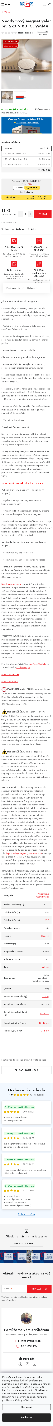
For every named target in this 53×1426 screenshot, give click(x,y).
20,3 (47, 920)
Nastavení (26, 1407)
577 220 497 (29, 1346)
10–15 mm (44, 1022)
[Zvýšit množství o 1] (30, 214)
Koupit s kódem (26, 192)
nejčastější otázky (38, 664)
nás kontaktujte (23, 667)
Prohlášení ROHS (9, 681)
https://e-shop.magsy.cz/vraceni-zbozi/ (24, 853)
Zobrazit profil (25, 1243)
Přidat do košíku (43, 215)
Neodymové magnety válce (42, 895)
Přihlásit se (39, 1288)
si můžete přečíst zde (21, 1400)
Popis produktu (13, 288)
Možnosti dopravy (43, 109)
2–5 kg (45, 996)
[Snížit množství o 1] (20, 214)
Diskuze (31, 288)
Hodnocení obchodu (26, 1090)
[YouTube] (34, 1364)
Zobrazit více (26, 1214)
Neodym (45, 935)
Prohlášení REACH (10, 674)
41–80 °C (44, 1013)
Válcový (45, 967)
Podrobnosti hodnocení (43, 32)
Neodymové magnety (11, 584)
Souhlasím (26, 1417)
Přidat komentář (26, 1070)
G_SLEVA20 (32, 187)
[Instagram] (27, 1364)
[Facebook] (20, 1364)
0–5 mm (45, 1030)
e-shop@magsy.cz (29, 1341)
